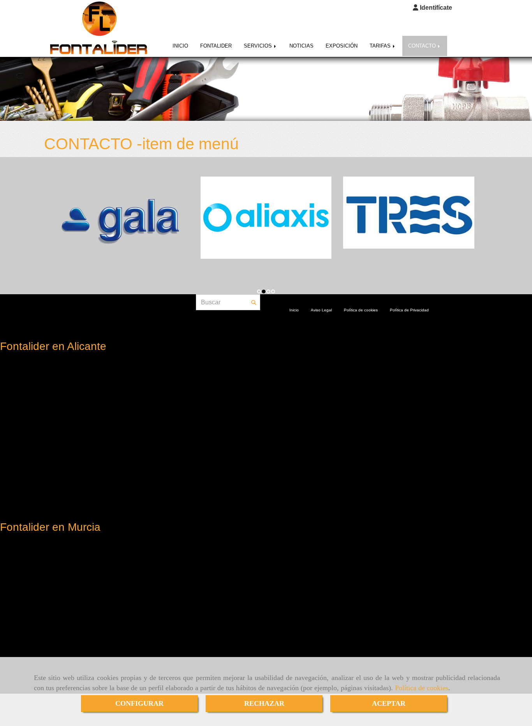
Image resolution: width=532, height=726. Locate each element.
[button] (432, 8)
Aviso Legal (321, 310)
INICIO (180, 46)
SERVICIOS (258, 46)
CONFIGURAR (139, 703)
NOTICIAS (301, 46)
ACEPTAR (388, 703)
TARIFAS (381, 46)
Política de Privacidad (409, 310)
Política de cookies (421, 688)
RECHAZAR (264, 703)
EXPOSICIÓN (342, 46)
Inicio (294, 310)
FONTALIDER (216, 46)
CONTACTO (422, 46)
